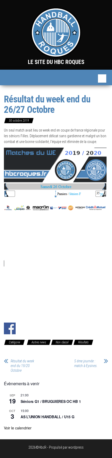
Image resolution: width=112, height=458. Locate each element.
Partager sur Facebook (10, 328)
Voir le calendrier (18, 427)
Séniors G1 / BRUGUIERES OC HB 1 (51, 401)
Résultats (83, 342)
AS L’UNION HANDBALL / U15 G (47, 416)
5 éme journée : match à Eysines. (85, 363)
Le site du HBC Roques (56, 62)
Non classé (62, 342)
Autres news (39, 342)
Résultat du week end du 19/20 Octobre (22, 365)
